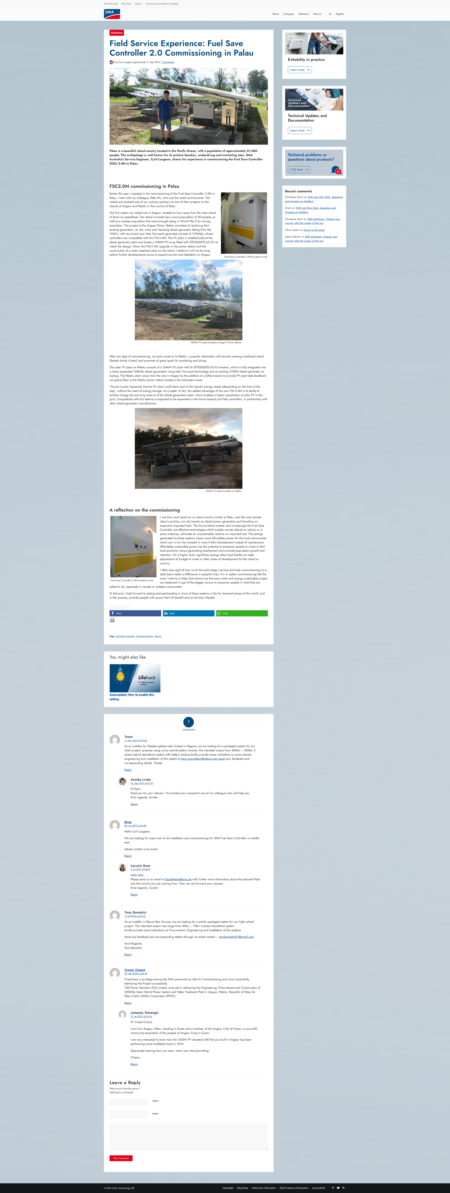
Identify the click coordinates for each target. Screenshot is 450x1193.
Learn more (297, 70)
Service (158, 636)
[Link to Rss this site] (343, 1187)
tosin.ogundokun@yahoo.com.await (203, 759)
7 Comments (167, 62)
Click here (296, 169)
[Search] (330, 14)
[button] (135, 613)
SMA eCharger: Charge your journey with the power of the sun (312, 221)
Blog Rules (126, 3)
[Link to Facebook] (333, 1187)
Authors (138, 3)
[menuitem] (111, 4)
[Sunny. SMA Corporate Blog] (114, 14)
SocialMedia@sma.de (178, 879)
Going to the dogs (313, 230)
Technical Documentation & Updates (162, 3)
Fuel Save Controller (125, 636)
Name (156, 1100)
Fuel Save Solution (144, 636)
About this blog (111, 3)
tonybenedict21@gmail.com (236, 937)
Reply (127, 770)
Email (156, 1113)
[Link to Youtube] (338, 1187)
